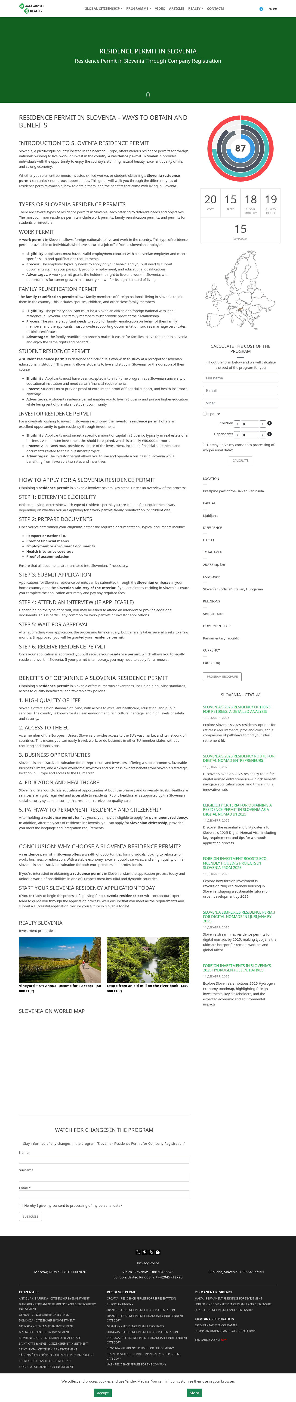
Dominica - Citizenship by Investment (47, 1320)
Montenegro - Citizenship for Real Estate (50, 1338)
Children (226, 423)
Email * (25, 1187)
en (275, 8)
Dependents (223, 433)
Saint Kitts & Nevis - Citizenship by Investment (53, 1344)
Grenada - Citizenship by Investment (46, 1326)
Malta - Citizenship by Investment (44, 1332)
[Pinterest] (145, 1252)
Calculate (240, 460)
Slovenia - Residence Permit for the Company (140, 1348)
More (194, 1393)
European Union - (120, 1304)
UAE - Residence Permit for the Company (136, 1364)
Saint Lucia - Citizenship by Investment (48, 1349)
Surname (26, 1170)
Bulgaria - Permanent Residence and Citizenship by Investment (57, 1306)
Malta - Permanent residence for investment (228, 1298)
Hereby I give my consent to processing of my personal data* (73, 1205)
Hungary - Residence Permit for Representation (142, 1332)
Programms (137, 8)
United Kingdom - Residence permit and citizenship (233, 1304)
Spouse (214, 413)
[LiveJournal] (151, 1252)
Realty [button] (194, 8)
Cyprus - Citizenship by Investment (45, 1315)
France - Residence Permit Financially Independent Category (145, 1318)
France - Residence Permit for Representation (141, 1310)
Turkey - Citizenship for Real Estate (45, 1361)
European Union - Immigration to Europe (225, 1331)
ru (270, 8)
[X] (138, 1252)
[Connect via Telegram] (261, 8)
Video (160, 8)
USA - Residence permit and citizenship (224, 1310)
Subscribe (30, 1216)
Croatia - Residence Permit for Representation (141, 1298)
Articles (177, 8)
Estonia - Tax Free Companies (216, 1325)
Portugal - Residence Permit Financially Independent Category (147, 1340)
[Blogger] (157, 1252)
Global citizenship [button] (102, 8)
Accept (103, 1393)
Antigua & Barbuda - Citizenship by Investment (54, 1298)
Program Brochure (222, 676)
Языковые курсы (207, 1340)
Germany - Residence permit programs (135, 1326)
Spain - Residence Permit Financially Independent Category (144, 1356)
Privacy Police (148, 1263)
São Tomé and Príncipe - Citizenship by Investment (56, 1355)
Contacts (215, 8)
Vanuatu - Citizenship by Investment (46, 1367)
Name (23, 1152)
